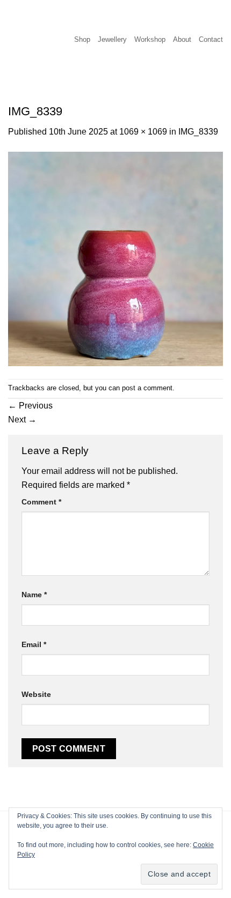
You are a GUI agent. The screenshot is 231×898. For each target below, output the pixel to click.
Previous (30, 405)
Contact (211, 39)
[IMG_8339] (115, 258)
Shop (82, 39)
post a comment (147, 388)
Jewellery (112, 39)
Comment (41, 502)
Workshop (149, 39)
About (182, 39)
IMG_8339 (198, 131)
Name (34, 594)
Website (36, 694)
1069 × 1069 (143, 131)
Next (22, 419)
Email (33, 644)
